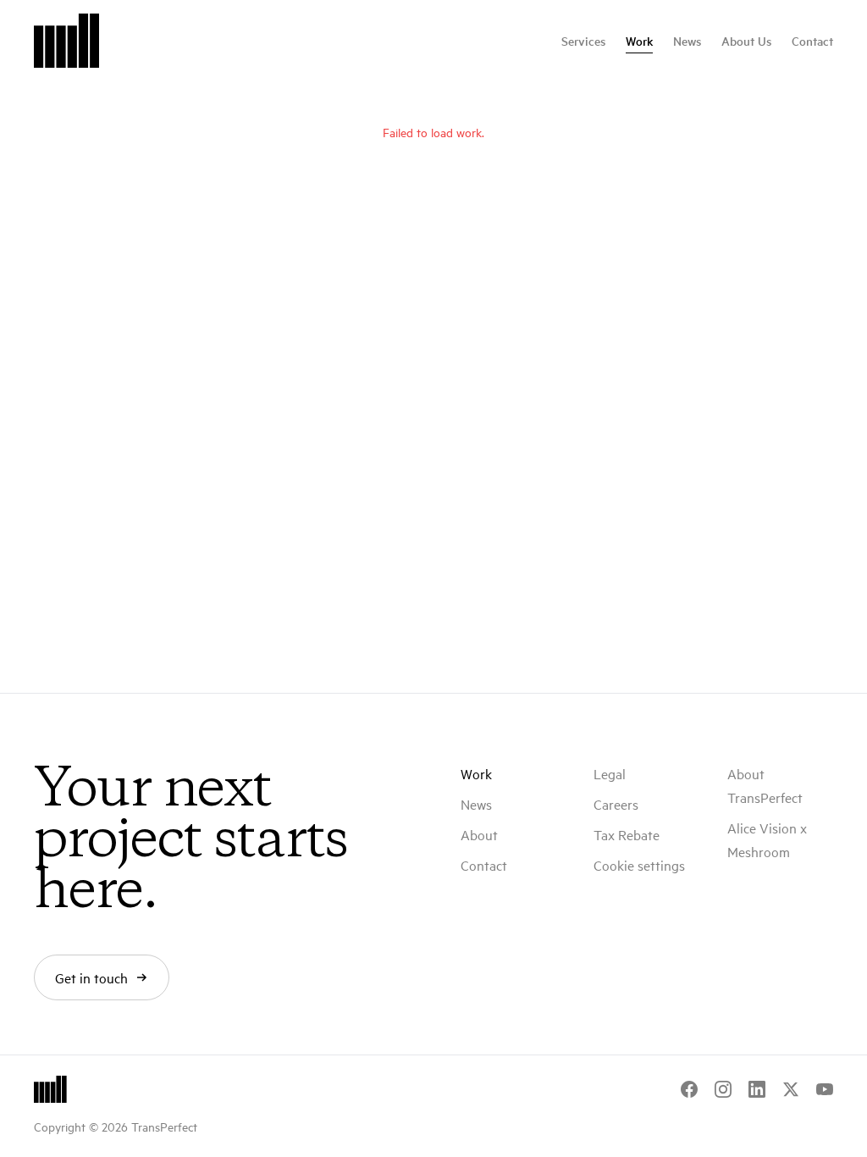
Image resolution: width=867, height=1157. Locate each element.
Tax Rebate (627, 834)
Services (583, 40)
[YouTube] (824, 1089)
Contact (812, 40)
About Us (746, 40)
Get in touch (91, 977)
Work (639, 40)
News (687, 40)
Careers (616, 803)
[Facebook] (689, 1089)
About (479, 834)
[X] (790, 1089)
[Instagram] (723, 1089)
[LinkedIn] (756, 1089)
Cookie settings (639, 864)
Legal (610, 773)
